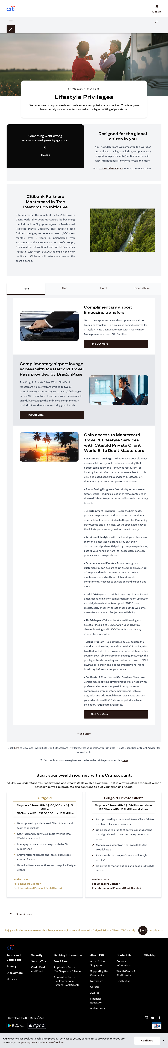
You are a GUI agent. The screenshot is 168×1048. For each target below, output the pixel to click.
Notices (12, 979)
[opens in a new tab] (11, 8)
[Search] (156, 25)
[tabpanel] (84, 518)
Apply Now (156, 930)
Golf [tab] (64, 288)
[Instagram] (146, 1018)
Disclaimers (15, 973)
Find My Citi (123, 981)
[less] (11, 29)
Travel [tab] (25, 288)
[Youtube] (153, 1018)
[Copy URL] (45, 147)
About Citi (97, 955)
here (16, 747)
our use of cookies (53, 1042)
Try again (45, 155)
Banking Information (68, 955)
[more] (11, 21)
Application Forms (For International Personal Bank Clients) (67, 980)
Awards (94, 992)
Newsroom (96, 981)
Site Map (150, 955)
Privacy (11, 966)
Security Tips (38, 961)
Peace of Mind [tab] (142, 288)
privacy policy (29, 1042)
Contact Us (123, 955)
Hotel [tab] (103, 288)
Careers (94, 986)
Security (36, 955)
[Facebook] (159, 1018)
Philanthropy (97, 1008)
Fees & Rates (61, 961)
